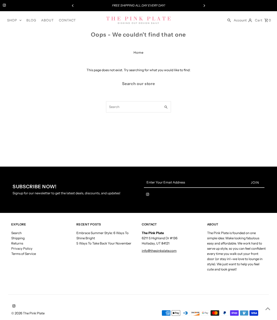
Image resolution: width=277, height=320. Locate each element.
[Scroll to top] (268, 309)
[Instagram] (4, 5)
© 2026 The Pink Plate (28, 313)
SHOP (12, 20)
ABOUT (47, 20)
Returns (17, 243)
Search (16, 233)
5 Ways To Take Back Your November (103, 243)
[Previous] (73, 5)
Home (138, 52)
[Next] (204, 5)
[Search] (229, 20)
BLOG (31, 20)
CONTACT (67, 20)
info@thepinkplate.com (159, 251)
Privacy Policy (21, 248)
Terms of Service (23, 254)
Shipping (18, 238)
